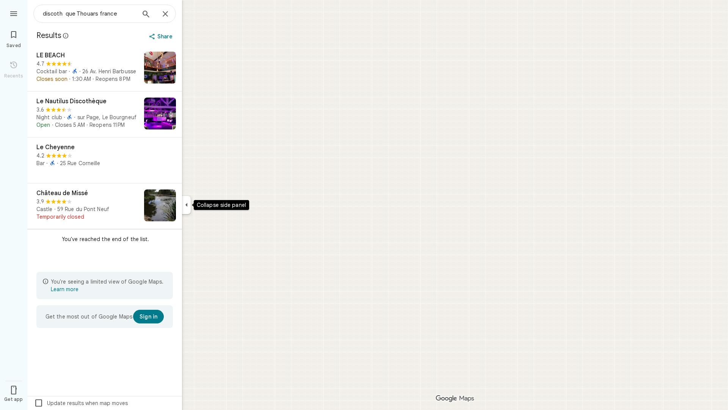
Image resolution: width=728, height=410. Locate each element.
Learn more (64, 289)
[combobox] (89, 13)
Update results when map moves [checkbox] (81, 403)
